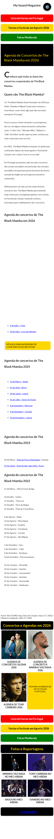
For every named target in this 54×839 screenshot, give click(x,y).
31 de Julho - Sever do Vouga (23, 399)
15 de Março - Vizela (19, 381)
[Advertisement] (12, 274)
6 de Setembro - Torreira (21, 411)
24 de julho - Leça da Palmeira (23, 331)
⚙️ (47, 7)
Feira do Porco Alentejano (28, 460)
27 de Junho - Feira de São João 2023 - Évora (24, 466)
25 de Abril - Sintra (18, 387)
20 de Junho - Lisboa (19, 393)
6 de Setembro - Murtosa (21, 405)
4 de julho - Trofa (17, 325)
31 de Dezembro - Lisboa (21, 417)
